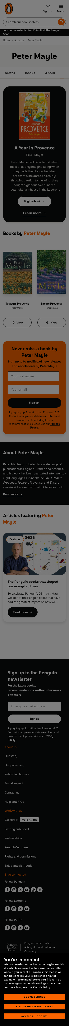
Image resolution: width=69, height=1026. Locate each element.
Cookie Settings (34, 996)
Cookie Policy (41, 987)
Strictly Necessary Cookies (34, 1006)
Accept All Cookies (34, 1016)
